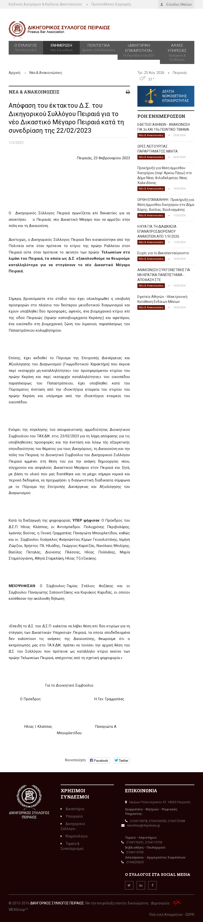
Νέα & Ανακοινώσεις (45, 73)
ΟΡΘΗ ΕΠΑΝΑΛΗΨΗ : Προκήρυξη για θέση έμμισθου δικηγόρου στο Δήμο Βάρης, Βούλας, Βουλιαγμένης (165, 205)
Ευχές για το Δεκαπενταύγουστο (163, 253)
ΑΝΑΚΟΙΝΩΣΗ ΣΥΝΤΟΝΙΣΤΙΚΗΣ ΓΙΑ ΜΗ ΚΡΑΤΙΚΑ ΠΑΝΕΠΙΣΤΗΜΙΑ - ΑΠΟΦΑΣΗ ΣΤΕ (163, 275)
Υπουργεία (74, 816)
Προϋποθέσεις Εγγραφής (111, 4)
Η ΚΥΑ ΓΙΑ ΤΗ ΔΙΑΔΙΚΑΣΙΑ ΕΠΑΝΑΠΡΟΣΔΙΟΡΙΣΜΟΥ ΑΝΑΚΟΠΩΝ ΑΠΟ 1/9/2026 (158, 231)
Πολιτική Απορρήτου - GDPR (171, 915)
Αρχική (14, 73)
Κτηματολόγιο (77, 836)
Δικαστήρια (75, 809)
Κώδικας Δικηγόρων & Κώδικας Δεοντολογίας (45, 4)
